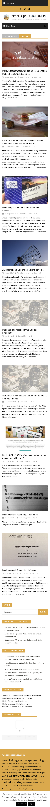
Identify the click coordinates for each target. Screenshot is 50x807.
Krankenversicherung (9, 773)
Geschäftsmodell (7, 770)
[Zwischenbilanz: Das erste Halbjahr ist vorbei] (25, 253)
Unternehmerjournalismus (10, 789)
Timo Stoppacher (23, 77)
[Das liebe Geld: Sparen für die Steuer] (25, 549)
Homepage (17, 770)
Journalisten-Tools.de (11, 695)
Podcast (10, 779)
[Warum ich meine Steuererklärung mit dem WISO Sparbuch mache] (25, 378)
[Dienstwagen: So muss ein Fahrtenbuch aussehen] (25, 190)
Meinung (9, 775)
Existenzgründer (6, 767)
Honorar (25, 769)
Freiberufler (36, 766)
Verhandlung (22, 789)
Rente (21, 779)
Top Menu (10, 3)
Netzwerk (32, 775)
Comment (37, 77)
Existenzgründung (18, 767)
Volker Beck (9, 656)
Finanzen (28, 767)
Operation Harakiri (9, 706)
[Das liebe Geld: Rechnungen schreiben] (25, 498)
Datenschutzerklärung (37, 800)
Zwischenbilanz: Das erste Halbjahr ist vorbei (23, 269)
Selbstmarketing (31, 779)
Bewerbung (34, 761)
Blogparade (13, 763)
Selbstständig (12, 782)
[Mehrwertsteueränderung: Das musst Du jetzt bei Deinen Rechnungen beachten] (25, 54)
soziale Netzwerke (7, 786)
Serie (30, 782)
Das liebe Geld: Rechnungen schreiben (20, 514)
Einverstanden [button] (21, 804)
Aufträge (14, 760)
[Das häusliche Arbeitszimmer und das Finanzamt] (25, 312)
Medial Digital (7, 701)
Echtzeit (37, 763)
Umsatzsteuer (28, 786)
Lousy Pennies (8, 698)
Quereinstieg (16, 779)
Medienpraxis (7, 704)
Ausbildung (25, 760)
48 (37, 461)
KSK (19, 772)
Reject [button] (31, 804)
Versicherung (29, 789)
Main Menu (10, 26)
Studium (21, 786)
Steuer (15, 785)
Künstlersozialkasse (29, 773)
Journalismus (35, 769)
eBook (26, 763)
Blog (41, 760)
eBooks (31, 763)
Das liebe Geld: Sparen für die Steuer (19, 570)
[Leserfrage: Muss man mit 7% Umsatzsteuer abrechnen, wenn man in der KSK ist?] (25, 121)
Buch (21, 763)
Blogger (5, 763)
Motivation (20, 775)
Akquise (5, 760)
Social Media (38, 782)
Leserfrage (40, 773)
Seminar (25, 783)
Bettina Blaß (27, 147)
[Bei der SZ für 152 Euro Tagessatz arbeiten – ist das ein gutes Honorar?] (25, 438)
